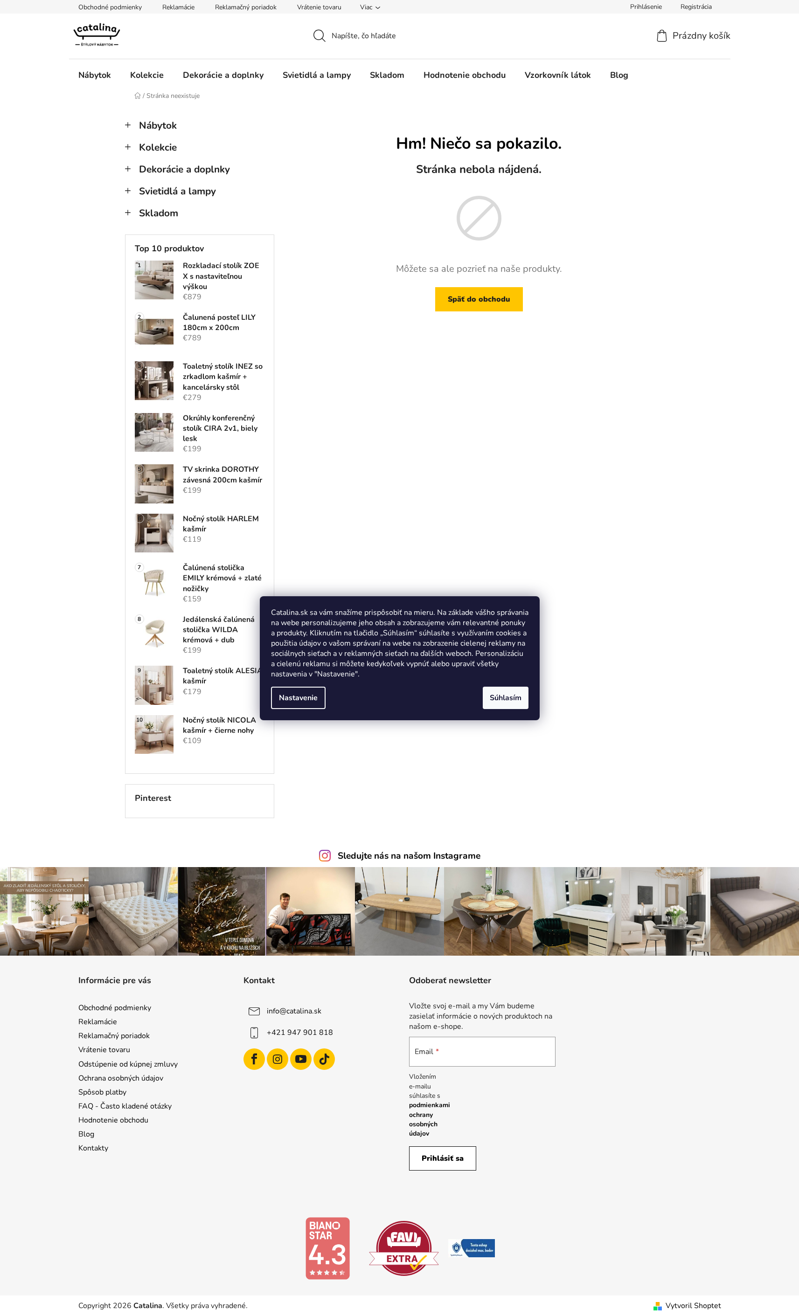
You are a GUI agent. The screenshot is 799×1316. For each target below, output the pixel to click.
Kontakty (93, 1148)
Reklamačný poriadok (246, 7)
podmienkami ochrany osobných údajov (429, 1119)
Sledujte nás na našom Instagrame (409, 856)
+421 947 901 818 (300, 1032)
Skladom (158, 213)
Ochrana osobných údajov (120, 1078)
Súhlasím (505, 698)
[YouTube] (301, 1059)
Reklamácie (178, 7)
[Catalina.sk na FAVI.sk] (404, 1248)
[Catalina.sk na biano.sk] (327, 1248)
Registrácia (696, 6)
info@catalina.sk (294, 1011)
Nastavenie (298, 698)
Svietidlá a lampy (177, 191)
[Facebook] (254, 1059)
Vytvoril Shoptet (693, 1306)
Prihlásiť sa (443, 1158)
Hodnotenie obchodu (113, 1120)
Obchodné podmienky (110, 7)
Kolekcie (158, 147)
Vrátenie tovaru (319, 7)
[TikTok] (324, 1059)
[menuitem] (94, 75)
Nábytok (158, 125)
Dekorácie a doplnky (184, 169)
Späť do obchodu (479, 299)
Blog (86, 1134)
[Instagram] (277, 1059)
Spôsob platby (102, 1092)
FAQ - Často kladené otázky (125, 1106)
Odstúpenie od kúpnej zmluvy (128, 1064)
